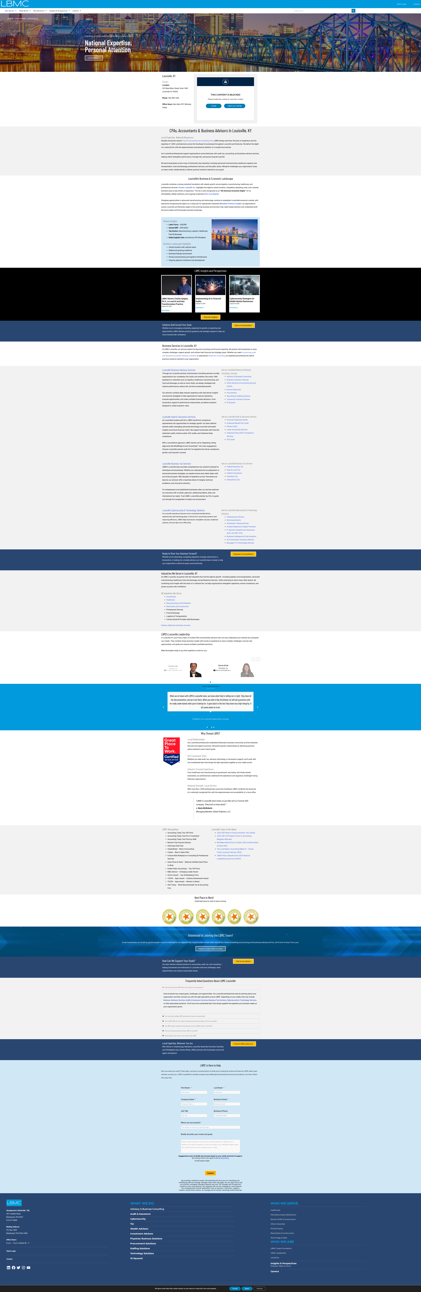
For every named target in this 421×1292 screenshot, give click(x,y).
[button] (208, 682)
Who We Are (9, 11)
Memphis (188, 1047)
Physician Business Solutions (146, 1238)
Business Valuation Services (238, 380)
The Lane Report (211, 194)
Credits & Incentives (234, 473)
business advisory (181, 356)
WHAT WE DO (142, 1203)
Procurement (232, 393)
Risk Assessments (234, 520)
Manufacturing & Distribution (283, 1215)
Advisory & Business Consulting (239, 377)
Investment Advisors (141, 1233)
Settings (259, 1289)
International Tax (233, 480)
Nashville (204, 1047)
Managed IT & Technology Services (240, 543)
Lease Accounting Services (237, 430)
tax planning (246, 352)
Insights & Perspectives (58, 11)
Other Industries (278, 1224)
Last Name (218, 1088)
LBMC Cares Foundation (281, 1248)
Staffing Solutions (140, 1248)
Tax (132, 1223)
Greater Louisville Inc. (187, 187)
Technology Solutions (142, 1253)
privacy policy (224, 1158)
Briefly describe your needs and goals (197, 1134)
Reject (247, 1289)
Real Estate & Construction (282, 1233)
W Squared (231, 403)
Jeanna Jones (223, 665)
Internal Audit (232, 426)
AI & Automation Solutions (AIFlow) (240, 540)
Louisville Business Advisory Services (178, 369)
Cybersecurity (138, 1219)
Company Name (187, 1099)
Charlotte (219, 1047)
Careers (76, 11)
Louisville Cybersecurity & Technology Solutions (183, 510)
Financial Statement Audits (237, 420)
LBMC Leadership (278, 1253)
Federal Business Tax (235, 467)
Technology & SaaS (279, 1238)
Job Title (184, 1111)
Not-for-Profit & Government (283, 1219)
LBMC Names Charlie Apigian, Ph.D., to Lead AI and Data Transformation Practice (175, 301)
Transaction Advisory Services (238, 399)
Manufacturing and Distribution (178, 603)
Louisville (196, 1047)
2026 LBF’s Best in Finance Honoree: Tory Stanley (236, 833)
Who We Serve (38, 11)
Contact (416, 4)
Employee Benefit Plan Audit (238, 423)
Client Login (401, 4)
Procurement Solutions (143, 1243)
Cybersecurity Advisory (235, 517)
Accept (235, 1289)
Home (10, 19)
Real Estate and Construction (177, 606)
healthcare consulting (216, 356)
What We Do (23, 11)
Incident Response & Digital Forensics (241, 527)
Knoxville (212, 1047)
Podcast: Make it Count (281, 1266)
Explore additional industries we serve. (176, 625)
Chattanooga (179, 1047)
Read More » (166, 310)
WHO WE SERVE (284, 1203)
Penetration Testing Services (238, 523)
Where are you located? (191, 1123)
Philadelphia (170, 1050)
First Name (185, 1088)
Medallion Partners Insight (230, 204)
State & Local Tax (233, 470)
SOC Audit (231, 439)
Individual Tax (232, 476)
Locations (20, 19)
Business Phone (221, 1111)
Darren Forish (173, 666)
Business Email (220, 1099)
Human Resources (234, 390)
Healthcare (170, 600)
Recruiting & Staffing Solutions (238, 396)
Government (171, 597)
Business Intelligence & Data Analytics (241, 536)
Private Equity (277, 1229)
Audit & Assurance (140, 1214)
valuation (192, 356)
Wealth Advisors (139, 1228)
